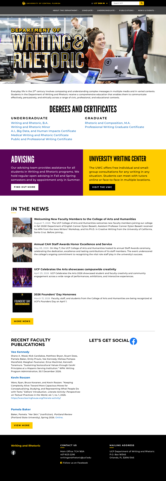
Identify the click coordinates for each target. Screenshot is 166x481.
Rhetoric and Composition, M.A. (107, 123)
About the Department (65, 10)
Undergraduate (106, 10)
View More (22, 425)
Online (59, 417)
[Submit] (141, 3)
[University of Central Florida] (41, 3)
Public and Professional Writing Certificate (41, 139)
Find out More (24, 187)
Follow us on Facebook (75, 463)
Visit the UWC (102, 187)
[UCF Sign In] (99, 3)
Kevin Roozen (20, 377)
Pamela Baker (21, 409)
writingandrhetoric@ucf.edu (75, 457)
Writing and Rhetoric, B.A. (29, 123)
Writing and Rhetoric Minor (30, 127)
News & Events (146, 10)
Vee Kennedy (20, 351)
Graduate (87, 10)
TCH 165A (79, 451)
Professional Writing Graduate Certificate (114, 127)
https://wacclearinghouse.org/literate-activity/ (36, 398)
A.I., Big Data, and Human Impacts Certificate (43, 131)
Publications (126, 10)
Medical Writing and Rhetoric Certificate (40, 135)
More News (22, 321)
